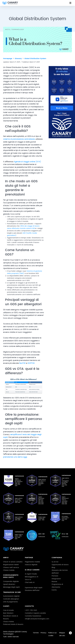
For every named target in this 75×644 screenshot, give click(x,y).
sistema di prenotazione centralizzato (19, 139)
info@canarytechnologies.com (37, 619)
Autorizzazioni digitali (11, 596)
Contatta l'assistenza (33, 616)
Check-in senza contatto (12, 562)
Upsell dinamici (9, 584)
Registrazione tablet (11, 564)
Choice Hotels (8, 621)
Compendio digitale (11, 581)
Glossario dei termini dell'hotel (60, 571)
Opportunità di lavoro (60, 564)
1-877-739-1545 (31, 610)
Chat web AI (29, 582)
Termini (36, 633)
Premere (55, 576)
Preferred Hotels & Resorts (13, 624)
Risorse (54, 581)
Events (54, 590)
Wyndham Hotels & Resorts (10, 617)
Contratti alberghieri (11, 599)
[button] (70, 3)
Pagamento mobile (32, 562)
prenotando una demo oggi (15, 457)
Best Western (8, 613)
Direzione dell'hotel (32, 590)
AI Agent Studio (31, 574)
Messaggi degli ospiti (11, 587)
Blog (53, 567)
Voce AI (28, 579)
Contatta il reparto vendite (35, 613)
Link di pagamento (10, 602)
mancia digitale (31, 564)
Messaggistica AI (31, 577)
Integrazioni (56, 579)
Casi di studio (8, 610)
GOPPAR (31, 363)
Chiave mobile (8, 570)
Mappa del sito (62, 634)
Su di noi (55, 562)
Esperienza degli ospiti (33, 587)
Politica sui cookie (52, 634)
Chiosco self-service (11, 567)
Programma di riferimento (57, 586)
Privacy (43, 633)
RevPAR (22, 363)
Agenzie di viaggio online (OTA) (27, 162)
